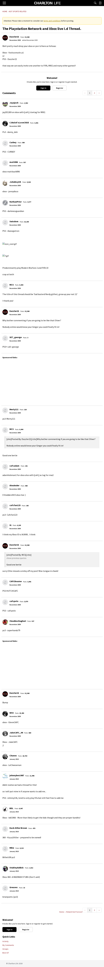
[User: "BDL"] (5, 809)
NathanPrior (15, 201)
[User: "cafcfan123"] (5, 506)
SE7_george (15, 337)
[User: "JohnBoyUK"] (5, 183)
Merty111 (13, 409)
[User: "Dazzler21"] (5, 37)
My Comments (8, 945)
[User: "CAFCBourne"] (5, 582)
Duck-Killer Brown (18, 828)
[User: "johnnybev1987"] (5, 776)
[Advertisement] (52, 381)
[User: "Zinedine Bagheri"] (5, 622)
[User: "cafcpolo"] (5, 602)
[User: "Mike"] (5, 849)
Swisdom (13, 221)
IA (10, 525)
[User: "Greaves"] (5, 888)
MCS (11, 284)
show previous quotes (16, 558)
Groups (5, 949)
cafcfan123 (14, 505)
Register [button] (59, 88)
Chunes (13, 755)
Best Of (5, 953)
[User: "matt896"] (5, 163)
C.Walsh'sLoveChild (19, 122)
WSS (11, 712)
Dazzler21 (14, 36)
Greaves (13, 887)
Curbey (12, 142)
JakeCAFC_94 (16, 732)
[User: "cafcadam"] (5, 467)
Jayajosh (13, 102)
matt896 (13, 162)
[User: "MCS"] (5, 285)
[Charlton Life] (47, 3)
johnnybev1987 (16, 775)
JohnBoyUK (15, 181)
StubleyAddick (16, 867)
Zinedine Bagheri (17, 621)
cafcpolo (13, 601)
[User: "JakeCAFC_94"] (5, 733)
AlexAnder (14, 485)
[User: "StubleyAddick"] (5, 868)
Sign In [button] (43, 88)
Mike (11, 847)
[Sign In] (100, 3)
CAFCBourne (15, 581)
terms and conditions (52, 21)
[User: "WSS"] (5, 714)
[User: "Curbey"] (5, 143)
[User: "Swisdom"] (5, 222)
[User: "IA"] (5, 526)
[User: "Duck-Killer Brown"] (5, 829)
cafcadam (14, 465)
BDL (11, 808)
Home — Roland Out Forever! (71, 912)
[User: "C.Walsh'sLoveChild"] (5, 123)
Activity (5, 941)
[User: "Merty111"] (5, 410)
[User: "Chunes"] (5, 756)
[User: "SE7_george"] (5, 338)
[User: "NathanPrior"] (5, 202)
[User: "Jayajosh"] (5, 103)
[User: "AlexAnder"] (5, 486)
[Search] (95, 3)
